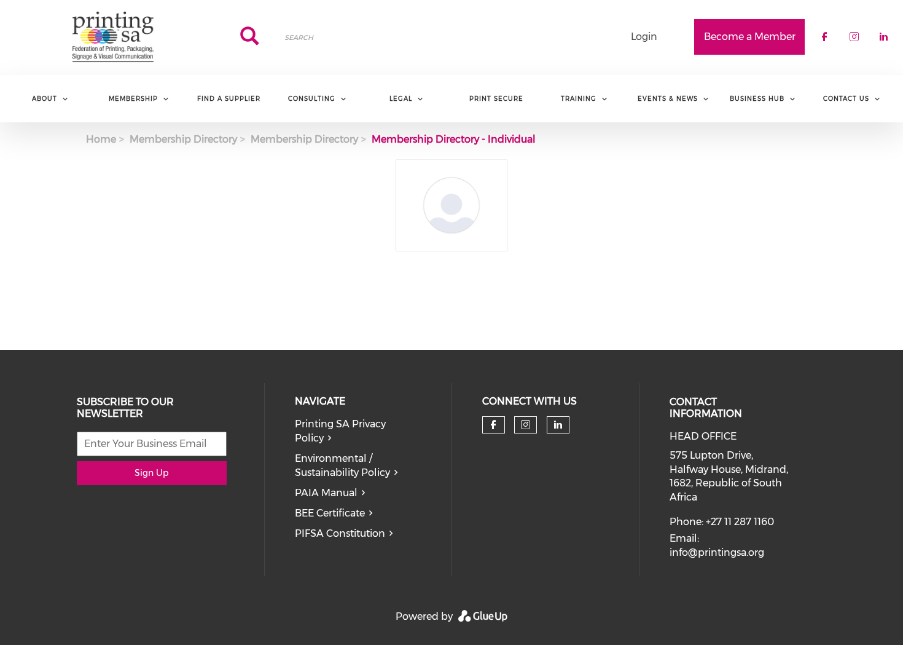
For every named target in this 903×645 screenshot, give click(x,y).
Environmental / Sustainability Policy (342, 465)
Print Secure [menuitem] (496, 99)
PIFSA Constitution (340, 533)
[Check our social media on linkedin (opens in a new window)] (558, 425)
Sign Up (151, 472)
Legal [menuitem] (400, 99)
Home (101, 139)
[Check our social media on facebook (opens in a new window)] (493, 425)
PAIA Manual (326, 493)
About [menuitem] (44, 99)
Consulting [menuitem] (311, 99)
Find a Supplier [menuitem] (228, 99)
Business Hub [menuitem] (757, 99)
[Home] (113, 37)
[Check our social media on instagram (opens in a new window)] (525, 425)
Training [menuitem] (578, 99)
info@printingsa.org (717, 552)
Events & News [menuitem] (668, 99)
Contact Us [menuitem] (846, 99)
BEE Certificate (330, 513)
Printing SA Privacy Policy (340, 431)
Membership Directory (183, 139)
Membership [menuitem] (133, 99)
